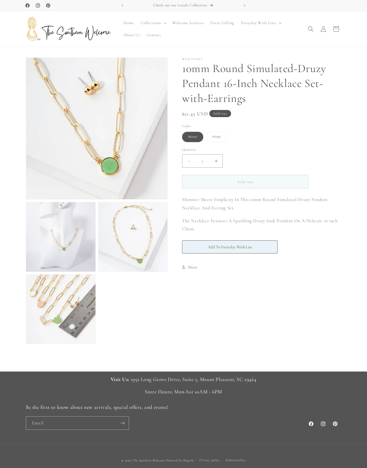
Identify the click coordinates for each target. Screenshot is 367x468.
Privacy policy (209, 460)
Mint (195, 138)
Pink (219, 138)
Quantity (189, 149)
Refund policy (236, 460)
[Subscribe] (122, 423)
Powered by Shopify (180, 460)
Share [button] (193, 267)
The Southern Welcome (149, 460)
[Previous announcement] (122, 5)
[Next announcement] (244, 5)
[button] (153, 23)
